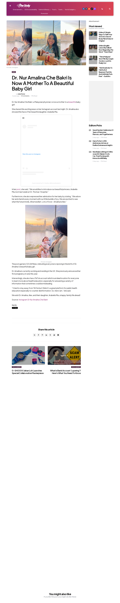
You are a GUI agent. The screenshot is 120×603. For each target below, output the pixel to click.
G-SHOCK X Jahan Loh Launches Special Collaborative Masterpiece (28, 371)
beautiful (72, 102)
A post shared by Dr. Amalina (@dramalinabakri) (46, 183)
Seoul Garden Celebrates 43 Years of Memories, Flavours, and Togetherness (103, 132)
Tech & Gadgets (16, 367)
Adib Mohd (21, 94)
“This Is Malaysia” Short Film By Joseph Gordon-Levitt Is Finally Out (106, 60)
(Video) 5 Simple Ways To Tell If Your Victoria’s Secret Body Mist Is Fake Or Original (106, 36)
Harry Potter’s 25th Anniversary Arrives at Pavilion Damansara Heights (102, 143)
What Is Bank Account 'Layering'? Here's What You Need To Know (65, 371)
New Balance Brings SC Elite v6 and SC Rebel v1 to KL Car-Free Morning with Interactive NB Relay (103, 155)
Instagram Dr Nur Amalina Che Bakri (33, 299)
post (18, 189)
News (13, 72)
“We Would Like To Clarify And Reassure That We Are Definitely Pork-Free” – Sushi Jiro (106, 72)
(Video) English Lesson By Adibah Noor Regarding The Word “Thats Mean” (106, 48)
